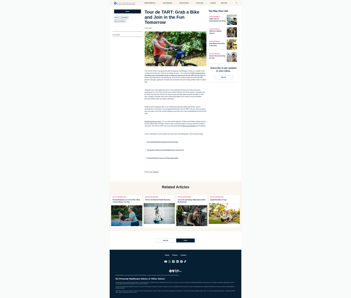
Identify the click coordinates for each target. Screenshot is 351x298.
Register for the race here (153, 121)
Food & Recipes (167, 3)
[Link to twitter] (169, 262)
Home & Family (184, 3)
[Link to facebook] (173, 262)
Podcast (213, 3)
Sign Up (223, 77)
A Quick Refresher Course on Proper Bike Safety (162, 158)
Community (199, 3)
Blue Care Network (120, 21)
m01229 (155, 172)
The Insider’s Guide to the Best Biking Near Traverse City (165, 150)
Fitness (117, 17)
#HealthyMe (124, 17)
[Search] (236, 3)
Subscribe (224, 3)
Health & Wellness (149, 3)
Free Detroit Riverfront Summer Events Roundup (162, 142)
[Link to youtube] (165, 262)
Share (127, 11)
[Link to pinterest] (181, 262)
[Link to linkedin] (177, 262)
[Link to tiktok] (185, 262)
